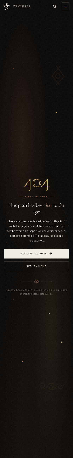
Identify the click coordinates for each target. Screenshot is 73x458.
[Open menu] (65, 6)
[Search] (54, 6)
